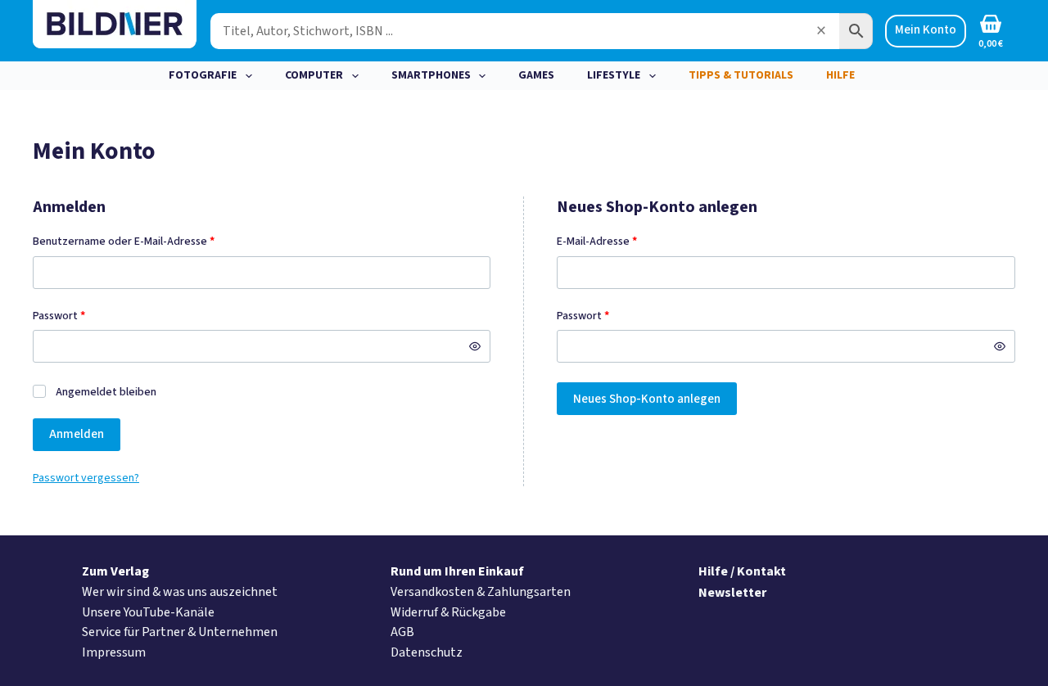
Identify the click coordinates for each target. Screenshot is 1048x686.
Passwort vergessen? (86, 478)
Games (536, 75)
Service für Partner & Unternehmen (180, 632)
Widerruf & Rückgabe (448, 612)
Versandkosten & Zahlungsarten (481, 592)
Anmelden (76, 434)
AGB (402, 632)
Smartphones (431, 75)
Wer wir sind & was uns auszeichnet (180, 592)
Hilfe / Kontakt (742, 571)
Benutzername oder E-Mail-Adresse (152, 242)
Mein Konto (925, 29)
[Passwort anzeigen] (475, 346)
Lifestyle (613, 75)
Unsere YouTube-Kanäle (148, 612)
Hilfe (840, 75)
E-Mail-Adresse (625, 242)
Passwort (87, 316)
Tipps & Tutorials (741, 75)
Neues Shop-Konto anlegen (646, 399)
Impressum (114, 652)
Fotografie (203, 75)
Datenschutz (427, 652)
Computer (314, 75)
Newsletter (732, 593)
